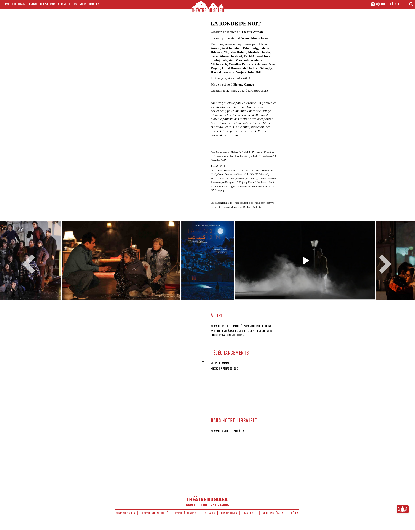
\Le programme (220, 363)
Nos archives (229, 513)
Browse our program (42, 4)
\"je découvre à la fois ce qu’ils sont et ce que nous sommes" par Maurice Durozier (242, 333)
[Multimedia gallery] (378, 4)
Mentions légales (273, 513)
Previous (30, 264)
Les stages (209, 513)
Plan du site (250, 513)
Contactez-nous (125, 513)
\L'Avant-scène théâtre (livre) (229, 431)
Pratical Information (86, 4)
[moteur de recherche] (411, 4)
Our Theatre (19, 4)
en (394, 4)
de (404, 4)
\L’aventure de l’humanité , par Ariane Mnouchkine (241, 326)
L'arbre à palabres (185, 513)
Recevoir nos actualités (155, 513)
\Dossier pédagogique (224, 368)
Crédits (294, 513)
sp (399, 4)
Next (383, 264)
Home (6, 4)
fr (390, 4)
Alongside (64, 4)
